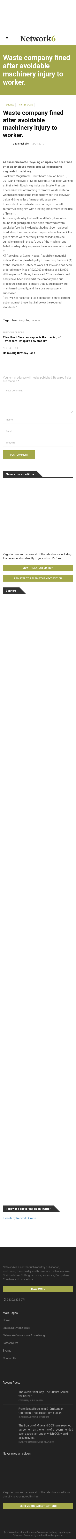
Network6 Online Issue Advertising (24, 1335)
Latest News (10, 1343)
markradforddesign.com (50, 1535)
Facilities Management (31, 1442)
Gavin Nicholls (21, 143)
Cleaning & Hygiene (28, 1417)
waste (36, 320)
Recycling (24, 320)
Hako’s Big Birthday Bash (19, 353)
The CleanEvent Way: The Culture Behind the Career (44, 1394)
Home (6, 1320)
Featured (9, 105)
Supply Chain (26, 105)
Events (7, 1350)
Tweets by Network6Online (19, 1218)
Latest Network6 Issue (16, 1327)
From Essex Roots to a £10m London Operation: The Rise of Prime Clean (41, 1410)
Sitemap (17, 1535)
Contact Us (9, 1358)
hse (14, 320)
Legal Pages (64, 1532)
